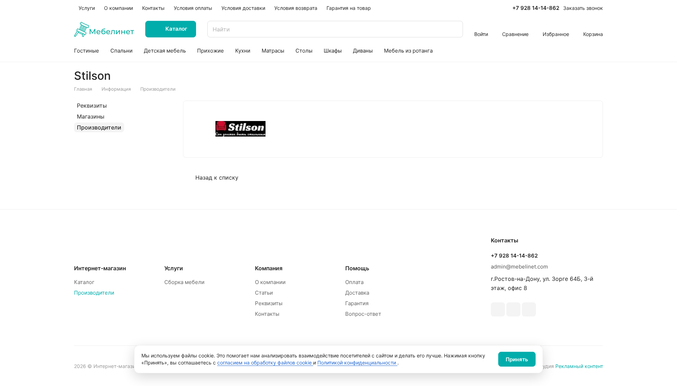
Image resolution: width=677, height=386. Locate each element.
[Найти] (454, 29)
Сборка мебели (184, 282)
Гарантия (356, 303)
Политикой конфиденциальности (357, 363)
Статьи (264, 292)
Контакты (267, 313)
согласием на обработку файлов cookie (265, 363)
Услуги (173, 268)
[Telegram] (498, 309)
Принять (517, 359)
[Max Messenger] (529, 309)
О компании (270, 282)
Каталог (84, 282)
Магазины (90, 116)
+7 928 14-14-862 (535, 8)
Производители (99, 127)
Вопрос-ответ (363, 313)
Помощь (357, 268)
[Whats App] (513, 309)
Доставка (357, 292)
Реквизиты (92, 105)
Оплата (354, 282)
